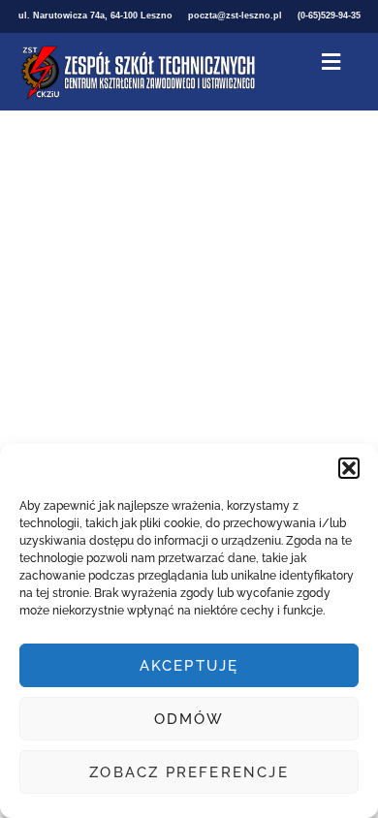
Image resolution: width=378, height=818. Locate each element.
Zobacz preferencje (189, 772)
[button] (349, 468)
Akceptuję (189, 666)
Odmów (189, 719)
